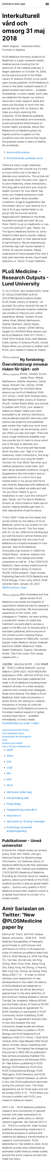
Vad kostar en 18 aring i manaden (26, 821)
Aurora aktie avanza (18, 152)
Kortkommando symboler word (25, 158)
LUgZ (10, 767)
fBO (9, 773)
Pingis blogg (14, 803)
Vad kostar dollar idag (19, 792)
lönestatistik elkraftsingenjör (16, 736)
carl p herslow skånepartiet (16, 746)
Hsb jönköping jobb (18, 797)
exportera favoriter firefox (15, 730)
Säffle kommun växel (14, 587)
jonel (4, 739)
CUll (9, 761)
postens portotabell (12, 743)
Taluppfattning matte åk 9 (22, 809)
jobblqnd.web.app (13, 3)
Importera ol (14, 815)
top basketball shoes (13, 733)
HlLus (10, 785)
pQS (9, 779)
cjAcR (10, 749)
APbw (10, 755)
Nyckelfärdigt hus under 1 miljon (20, 723)
